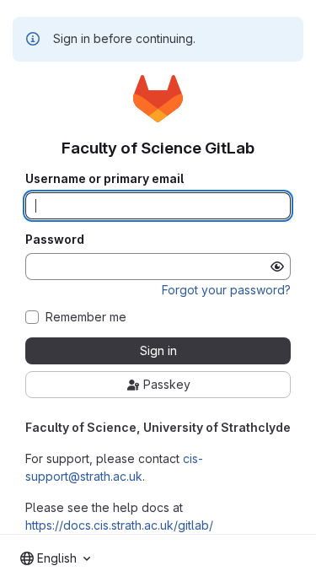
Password (54, 239)
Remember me (86, 317)
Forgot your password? (226, 290)
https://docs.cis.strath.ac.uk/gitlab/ (119, 525)
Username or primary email (104, 179)
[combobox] (55, 558)
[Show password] (277, 266)
